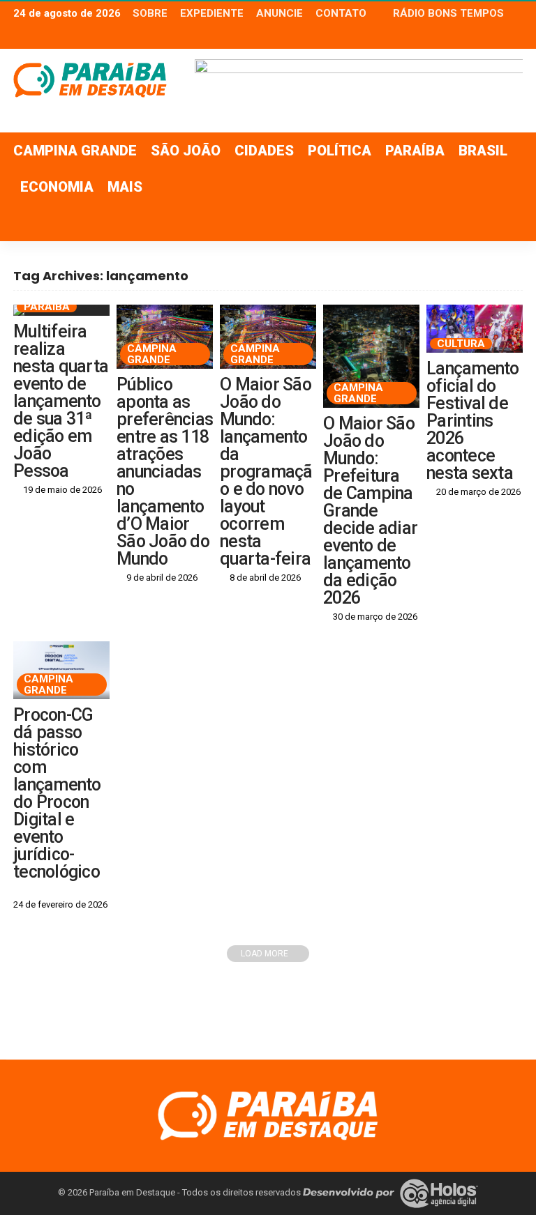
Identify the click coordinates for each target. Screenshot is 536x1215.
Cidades (264, 150)
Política (339, 150)
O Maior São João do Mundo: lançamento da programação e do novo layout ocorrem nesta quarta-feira (266, 471)
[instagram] (514, 37)
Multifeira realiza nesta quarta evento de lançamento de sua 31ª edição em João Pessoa (60, 401)
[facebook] (477, 37)
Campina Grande (75, 150)
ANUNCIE (279, 13)
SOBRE (150, 13)
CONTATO (340, 13)
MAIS (124, 186)
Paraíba (415, 150)
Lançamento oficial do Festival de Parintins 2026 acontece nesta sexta (472, 420)
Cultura (461, 343)
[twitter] (495, 37)
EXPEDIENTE (212, 13)
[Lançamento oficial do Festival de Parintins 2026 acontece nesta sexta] (474, 329)
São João (186, 150)
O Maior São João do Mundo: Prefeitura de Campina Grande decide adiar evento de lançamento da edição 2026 (370, 510)
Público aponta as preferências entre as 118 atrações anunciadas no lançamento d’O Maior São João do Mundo (165, 471)
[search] (504, 223)
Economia (57, 186)
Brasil (483, 150)
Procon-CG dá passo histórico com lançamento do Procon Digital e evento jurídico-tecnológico (57, 793)
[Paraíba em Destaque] (268, 1114)
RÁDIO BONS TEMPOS (448, 13)
